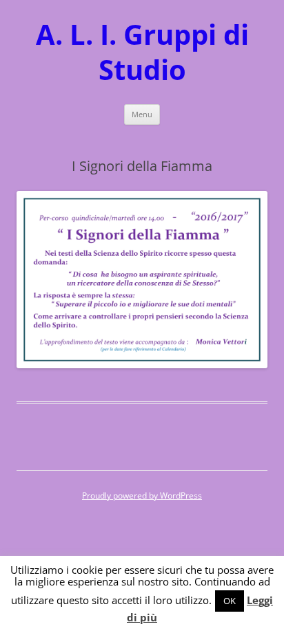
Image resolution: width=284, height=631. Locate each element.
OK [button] (229, 600)
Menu (142, 114)
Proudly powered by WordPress (142, 495)
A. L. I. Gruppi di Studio (142, 52)
